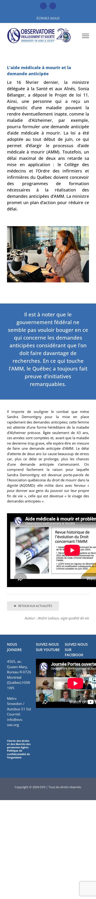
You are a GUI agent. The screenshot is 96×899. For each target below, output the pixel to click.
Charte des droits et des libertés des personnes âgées (19, 744)
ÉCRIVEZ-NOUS (48, 18)
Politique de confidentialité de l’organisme (18, 754)
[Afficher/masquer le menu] (86, 36)
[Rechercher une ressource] (73, 35)
